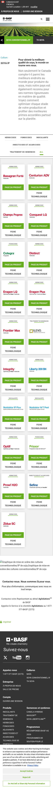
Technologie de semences (11, 742)
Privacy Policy (32, 765)
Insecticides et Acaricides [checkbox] (26, 145)
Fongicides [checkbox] (26, 138)
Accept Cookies (26, 771)
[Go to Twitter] (5, 657)
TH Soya (40, 40)
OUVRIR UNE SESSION (32, 11)
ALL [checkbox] (41, 152)
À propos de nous (12, 686)
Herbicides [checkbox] (10, 138)
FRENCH (10, 4)
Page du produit (13, 187)
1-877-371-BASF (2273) (13, 674)
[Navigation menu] (47, 19)
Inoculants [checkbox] (42, 138)
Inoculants (9, 712)
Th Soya (30, 681)
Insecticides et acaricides (10, 735)
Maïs (29, 674)
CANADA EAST (12, 2)
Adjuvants (8, 730)
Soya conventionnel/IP (18, 40)
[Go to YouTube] (16, 657)
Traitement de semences (10, 717)
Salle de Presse (11, 689)
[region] (26, 765)
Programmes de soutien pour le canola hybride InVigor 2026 (35, 743)
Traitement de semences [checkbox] (22, 152)
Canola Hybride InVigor (35, 714)
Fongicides (8, 726)
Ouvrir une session (12, 701)
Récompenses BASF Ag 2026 (38, 732)
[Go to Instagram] (28, 657)
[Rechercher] (41, 19)
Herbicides (8, 722)
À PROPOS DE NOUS (10, 11)
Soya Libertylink (36, 719)
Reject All (26, 777)
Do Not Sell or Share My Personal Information (26, 783)
